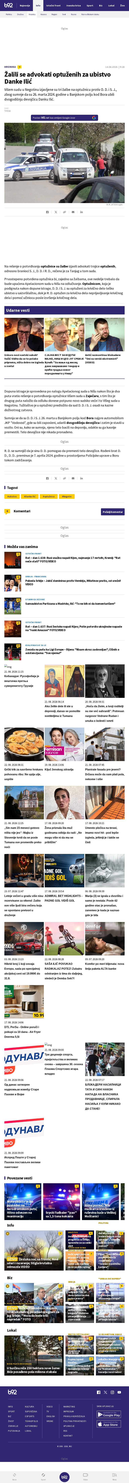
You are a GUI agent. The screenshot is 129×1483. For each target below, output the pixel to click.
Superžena (31, 1411)
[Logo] (8, 5)
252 (18, 645)
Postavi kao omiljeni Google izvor (54, 117)
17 (60, 1285)
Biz (9, 1416)
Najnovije (25, 5)
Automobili (31, 1426)
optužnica (49, 496)
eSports (29, 1416)
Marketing (69, 1406)
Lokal (28, 1430)
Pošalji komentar (113, 512)
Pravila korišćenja (74, 1416)
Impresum (68, 1411)
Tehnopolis (31, 1421)
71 (18, 554)
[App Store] (109, 1424)
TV (48, 1411)
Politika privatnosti (74, 1421)
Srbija (71, 1281)
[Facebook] (98, 1392)
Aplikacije (69, 1426)
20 (18, 623)
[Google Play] (109, 1415)
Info (10, 1406)
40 (18, 577)
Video (50, 1406)
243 (18, 600)
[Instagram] (112, 1392)
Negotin (67, 496)
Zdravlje (13, 1426)
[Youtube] (119, 1392)
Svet (70, 1299)
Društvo (73, 1232)
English (51, 1416)
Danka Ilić (30, 496)
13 (60, 1338)
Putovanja (14, 1430)
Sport (11, 1411)
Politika (103, 1223)
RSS (65, 1430)
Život (11, 1421)
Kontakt (68, 1435)
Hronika (10, 66)
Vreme (50, 1421)
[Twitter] (105, 1392)
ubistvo (13, 496)
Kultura (29, 1406)
